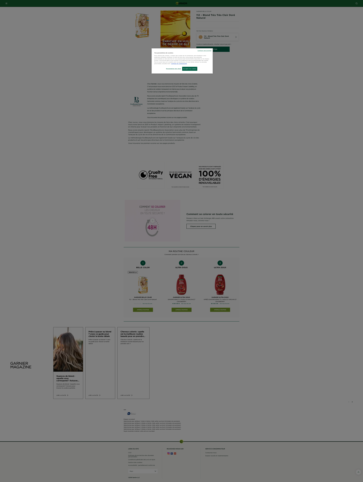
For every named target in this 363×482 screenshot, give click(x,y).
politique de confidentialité (179, 63)
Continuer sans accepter (204, 50)
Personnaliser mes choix (173, 68)
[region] (182, 61)
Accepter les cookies (189, 68)
